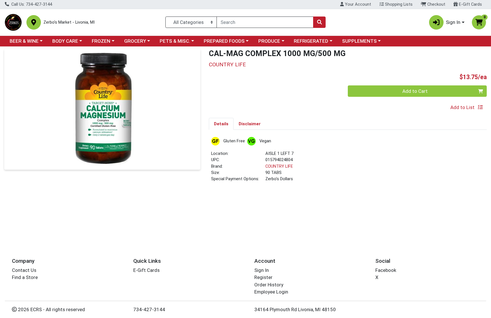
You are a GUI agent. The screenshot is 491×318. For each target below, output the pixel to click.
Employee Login (271, 292)
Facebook (385, 270)
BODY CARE (65, 41)
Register (263, 277)
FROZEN (101, 41)
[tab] (221, 123)
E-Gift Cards (470, 4)
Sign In (261, 270)
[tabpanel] (348, 162)
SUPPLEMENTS (359, 41)
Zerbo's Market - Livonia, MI (69, 22)
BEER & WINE (24, 41)
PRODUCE (269, 41)
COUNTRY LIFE (279, 166)
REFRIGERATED (311, 41)
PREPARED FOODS (224, 41)
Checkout (435, 4)
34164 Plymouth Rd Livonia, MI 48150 (295, 309)
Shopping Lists (398, 4)
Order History (268, 285)
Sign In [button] (453, 22)
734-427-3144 (149, 309)
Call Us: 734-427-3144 (31, 4)
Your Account (357, 4)
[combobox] (265, 22)
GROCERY (135, 41)
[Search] (319, 22)
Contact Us (24, 270)
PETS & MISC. (175, 41)
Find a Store (25, 277)
